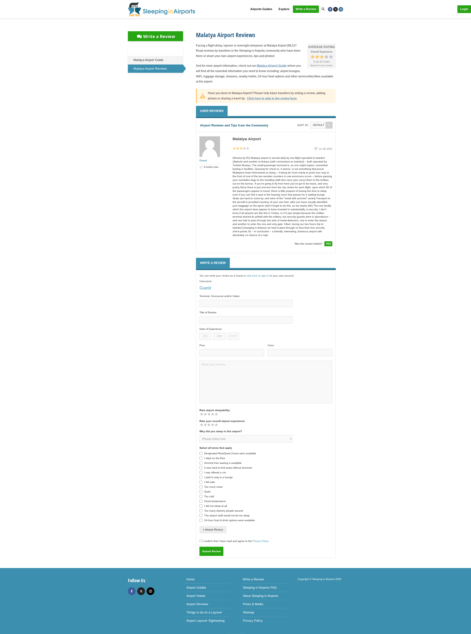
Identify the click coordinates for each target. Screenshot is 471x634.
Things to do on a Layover (204, 612)
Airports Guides (261, 9)
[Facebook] (132, 591)
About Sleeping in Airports (260, 596)
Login (464, 9)
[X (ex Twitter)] (141, 591)
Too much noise (213, 486)
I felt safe (209, 482)
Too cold (209, 496)
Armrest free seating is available (223, 462)
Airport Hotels (195, 596)
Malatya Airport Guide (148, 60)
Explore (284, 9)
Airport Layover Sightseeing (205, 620)
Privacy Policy (253, 620)
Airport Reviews (197, 604)
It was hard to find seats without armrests (228, 467)
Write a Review (306, 9)
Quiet (207, 491)
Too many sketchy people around (223, 510)
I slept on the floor (214, 458)
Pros (202, 345)
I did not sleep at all (215, 505)
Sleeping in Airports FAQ (260, 587)
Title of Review (207, 312)
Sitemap (248, 612)
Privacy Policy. (261, 541)
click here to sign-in (258, 275)
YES (328, 243)
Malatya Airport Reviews (150, 68)
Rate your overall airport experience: (222, 421)
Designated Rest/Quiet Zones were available (230, 453)
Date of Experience (210, 328)
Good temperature (215, 501)
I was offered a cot (215, 472)
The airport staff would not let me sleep (227, 515)
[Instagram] (150, 591)
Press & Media (253, 604)
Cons (271, 345)
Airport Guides (196, 587)
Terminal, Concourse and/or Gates (219, 296)
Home (190, 579)
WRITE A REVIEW (213, 263)
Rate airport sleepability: (214, 410)
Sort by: (303, 125)
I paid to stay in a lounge (218, 477)
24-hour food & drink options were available (229, 520)
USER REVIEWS (212, 111)
